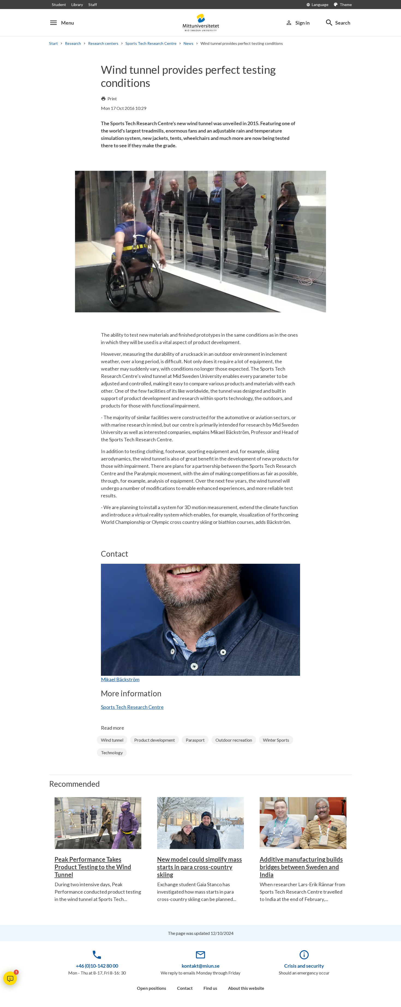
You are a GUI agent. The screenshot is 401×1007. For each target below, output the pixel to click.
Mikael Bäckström (120, 679)
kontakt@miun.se (201, 966)
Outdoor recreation (234, 739)
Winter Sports (276, 739)
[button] (10, 978)
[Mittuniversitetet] (200, 22)
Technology (112, 752)
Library (77, 4)
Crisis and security (304, 966)
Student (59, 4)
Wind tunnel (112, 739)
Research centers (103, 43)
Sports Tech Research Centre (150, 43)
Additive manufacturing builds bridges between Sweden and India (301, 867)
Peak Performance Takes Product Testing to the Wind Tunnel (93, 867)
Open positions (151, 988)
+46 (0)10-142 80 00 (97, 966)
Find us (210, 988)
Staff (92, 4)
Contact (185, 988)
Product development (154, 739)
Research (73, 43)
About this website (246, 988)
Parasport (195, 739)
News (188, 43)
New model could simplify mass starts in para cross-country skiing (199, 867)
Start (53, 43)
